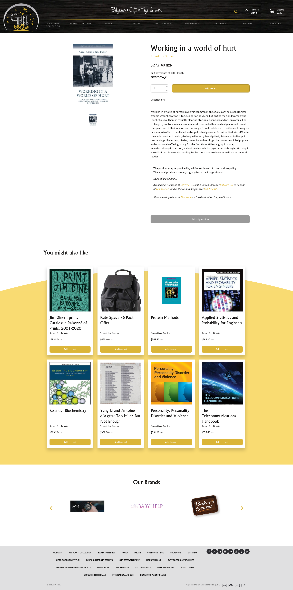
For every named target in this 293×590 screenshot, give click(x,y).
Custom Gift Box (164, 23)
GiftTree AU (186, 185)
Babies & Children (81, 23)
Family (108, 23)
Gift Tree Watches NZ (129, 560)
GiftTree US (226, 185)
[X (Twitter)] (214, 551)
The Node (185, 197)
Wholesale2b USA (165, 567)
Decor (136, 23)
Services (275, 23)
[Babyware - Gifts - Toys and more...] (21, 30)
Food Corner (187, 567)
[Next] (241, 508)
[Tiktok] (241, 551)
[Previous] (51, 508)
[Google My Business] (225, 551)
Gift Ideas (220, 23)
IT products (103, 567)
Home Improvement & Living (153, 575)
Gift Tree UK (210, 189)
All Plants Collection (53, 25)
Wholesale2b (122, 567)
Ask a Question (159, 216)
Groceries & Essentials (95, 575)
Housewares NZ (153, 560)
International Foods (122, 575)
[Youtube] (230, 551)
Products (57, 552)
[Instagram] (236, 551)
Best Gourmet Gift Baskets (99, 560)
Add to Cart (211, 88)
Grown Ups (192, 23)
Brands (247, 23)
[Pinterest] (247, 551)
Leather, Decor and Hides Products (73, 567)
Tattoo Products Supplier (181, 560)
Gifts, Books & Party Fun (68, 560)
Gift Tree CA (162, 189)
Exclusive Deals (143, 567)
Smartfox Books (162, 56)
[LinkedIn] (219, 551)
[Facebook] (209, 551)
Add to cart (70, 349)
